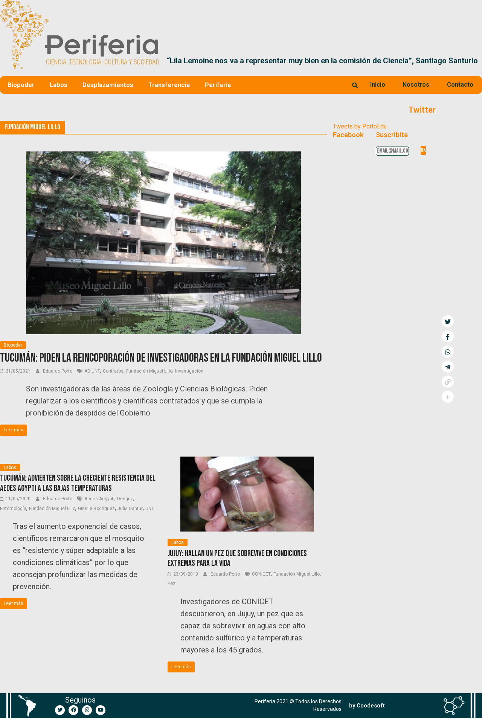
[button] (473, 60)
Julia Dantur (130, 508)
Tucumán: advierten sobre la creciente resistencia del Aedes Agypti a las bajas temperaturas (78, 483)
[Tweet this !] (448, 321)
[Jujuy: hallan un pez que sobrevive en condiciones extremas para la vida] (247, 461)
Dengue (125, 498)
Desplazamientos (107, 85)
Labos (58, 85)
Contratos (113, 371)
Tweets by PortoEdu (360, 126)
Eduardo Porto (58, 371)
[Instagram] (87, 710)
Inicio (377, 84)
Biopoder (21, 85)
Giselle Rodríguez (96, 508)
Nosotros (416, 84)
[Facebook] (73, 710)
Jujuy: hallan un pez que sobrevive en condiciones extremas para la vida (237, 558)
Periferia (218, 85)
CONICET (261, 574)
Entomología (13, 508)
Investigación (189, 371)
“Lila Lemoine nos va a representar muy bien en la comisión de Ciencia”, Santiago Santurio (283, 60)
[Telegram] (448, 367)
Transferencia (169, 85)
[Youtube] (100, 710)
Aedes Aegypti (99, 498)
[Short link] (448, 382)
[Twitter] (60, 710)
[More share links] (448, 397)
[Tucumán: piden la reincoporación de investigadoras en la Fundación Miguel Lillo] (163, 156)
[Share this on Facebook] (448, 336)
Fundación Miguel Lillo (149, 371)
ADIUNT (92, 371)
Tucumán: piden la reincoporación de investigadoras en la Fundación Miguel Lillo (161, 358)
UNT (149, 508)
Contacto (460, 84)
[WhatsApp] (448, 351)
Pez (171, 583)
